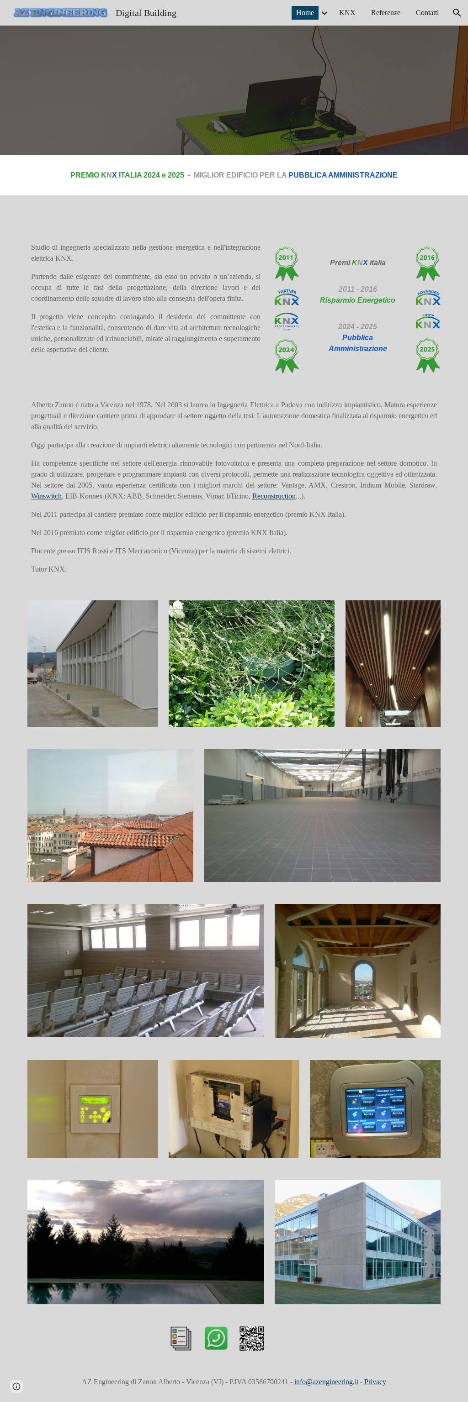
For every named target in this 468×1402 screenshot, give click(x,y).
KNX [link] (347, 12)
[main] (234, 175)
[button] (457, 13)
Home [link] (305, 12)
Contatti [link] (427, 12)
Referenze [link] (385, 12)
